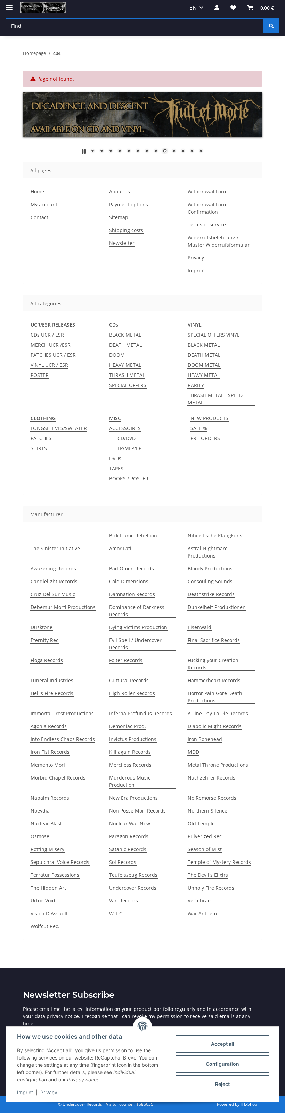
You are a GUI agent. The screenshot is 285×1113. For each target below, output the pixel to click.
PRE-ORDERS (205, 438)
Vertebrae (199, 900)
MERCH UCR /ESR (51, 344)
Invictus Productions (132, 739)
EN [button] (193, 7)
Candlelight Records (54, 581)
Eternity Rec (44, 640)
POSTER (40, 375)
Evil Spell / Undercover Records (135, 644)
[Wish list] (233, 8)
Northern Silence (207, 810)
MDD (193, 752)
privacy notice (63, 1016)
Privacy (48, 1092)
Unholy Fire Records (211, 887)
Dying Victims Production (138, 627)
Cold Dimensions (128, 581)
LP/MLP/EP (129, 448)
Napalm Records (50, 797)
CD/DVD (126, 438)
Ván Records (123, 900)
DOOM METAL (204, 365)
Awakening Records (53, 568)
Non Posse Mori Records (137, 810)
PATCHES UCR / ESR (53, 355)
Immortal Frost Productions (62, 713)
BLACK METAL (125, 334)
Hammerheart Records (214, 680)
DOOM (117, 355)
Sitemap (118, 217)
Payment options (128, 204)
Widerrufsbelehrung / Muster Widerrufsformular (219, 241)
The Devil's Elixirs (208, 875)
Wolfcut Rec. (45, 926)
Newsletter (122, 243)
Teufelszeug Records (133, 875)
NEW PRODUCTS (209, 418)
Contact (39, 217)
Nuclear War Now (129, 823)
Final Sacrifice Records (214, 640)
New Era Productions (133, 797)
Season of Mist (205, 849)
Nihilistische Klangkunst (216, 535)
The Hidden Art (48, 887)
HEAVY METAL (125, 365)
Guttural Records (129, 680)
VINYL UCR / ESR (49, 365)
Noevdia (40, 810)
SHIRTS (39, 448)
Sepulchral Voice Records (60, 862)
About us (119, 191)
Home (37, 191)
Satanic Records (127, 849)
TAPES (116, 468)
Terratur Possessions (55, 875)
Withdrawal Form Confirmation (208, 208)
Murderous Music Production (129, 781)
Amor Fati (120, 548)
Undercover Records (132, 887)
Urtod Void (43, 900)
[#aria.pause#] (84, 151)
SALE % (198, 428)
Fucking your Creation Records (213, 664)
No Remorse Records (212, 797)
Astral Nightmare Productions (208, 552)
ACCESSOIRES (125, 428)
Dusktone (41, 627)
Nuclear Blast (46, 823)
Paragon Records (128, 836)
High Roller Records (132, 693)
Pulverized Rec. (205, 836)
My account (44, 204)
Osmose (40, 836)
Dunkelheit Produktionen (217, 607)
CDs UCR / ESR (47, 334)
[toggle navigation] (9, 4)
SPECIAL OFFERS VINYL (213, 334)
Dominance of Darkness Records (136, 611)
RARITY (196, 385)
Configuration (222, 1064)
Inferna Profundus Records (140, 713)
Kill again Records (130, 752)
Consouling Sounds (210, 581)
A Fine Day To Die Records (218, 713)
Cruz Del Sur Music (53, 594)
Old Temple (201, 823)
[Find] (271, 25)
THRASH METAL (127, 375)
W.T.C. (116, 913)
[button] (217, 8)
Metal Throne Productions (218, 764)
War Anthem (202, 913)
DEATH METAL (125, 344)
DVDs (115, 458)
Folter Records (125, 660)
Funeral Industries (52, 680)
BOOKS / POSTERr (129, 478)
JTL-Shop (249, 1104)
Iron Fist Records (50, 752)
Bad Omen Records (131, 568)
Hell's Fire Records (52, 693)
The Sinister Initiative (55, 548)
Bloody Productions (210, 568)
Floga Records (47, 660)
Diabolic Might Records (215, 726)
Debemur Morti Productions (63, 607)
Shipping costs (126, 230)
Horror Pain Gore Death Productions (215, 697)
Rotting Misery (47, 849)
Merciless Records (130, 764)
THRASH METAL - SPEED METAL (215, 399)
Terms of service (207, 224)
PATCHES (41, 438)
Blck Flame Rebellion (133, 535)
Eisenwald (199, 627)
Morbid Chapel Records (58, 777)
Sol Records (122, 862)
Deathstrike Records (211, 594)
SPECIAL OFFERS (127, 385)
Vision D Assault (49, 913)
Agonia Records (49, 726)
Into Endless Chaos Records (63, 739)
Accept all (222, 1044)
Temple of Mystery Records (219, 862)
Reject (222, 1084)
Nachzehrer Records (211, 777)
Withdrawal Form (208, 191)
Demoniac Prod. (127, 726)
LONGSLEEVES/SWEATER (59, 428)
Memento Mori (48, 764)
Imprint (25, 1092)
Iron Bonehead (205, 739)
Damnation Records (132, 594)
